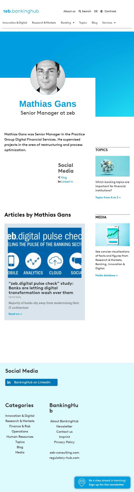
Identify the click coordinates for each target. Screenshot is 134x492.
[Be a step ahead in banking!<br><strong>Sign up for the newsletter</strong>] (82, 483)
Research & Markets (44, 22)
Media (19, 452)
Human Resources (19, 437)
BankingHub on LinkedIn (32, 382)
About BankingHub (64, 421)
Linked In (67, 181)
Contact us (64, 432)
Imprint (64, 437)
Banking (66, 22)
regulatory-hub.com (64, 458)
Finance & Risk (20, 426)
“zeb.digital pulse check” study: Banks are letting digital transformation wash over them (41, 288)
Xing (64, 177)
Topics (83, 22)
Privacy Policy (64, 442)
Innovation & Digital (15, 22)
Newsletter (64, 426)
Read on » (15, 314)
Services (107, 22)
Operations (20, 431)
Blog (94, 22)
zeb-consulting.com (64, 453)
